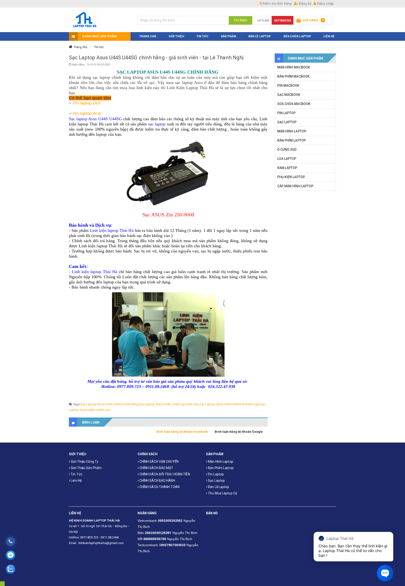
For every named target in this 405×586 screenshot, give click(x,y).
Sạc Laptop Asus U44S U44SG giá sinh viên (169, 404)
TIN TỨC (202, 36)
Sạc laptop (216, 480)
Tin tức (99, 47)
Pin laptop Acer (87, 113)
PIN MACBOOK (288, 85)
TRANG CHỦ (147, 36)
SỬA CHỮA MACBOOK (294, 104)
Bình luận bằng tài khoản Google (239, 431)
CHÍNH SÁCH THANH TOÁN (159, 487)
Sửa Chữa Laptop (297, 36)
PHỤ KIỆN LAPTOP (291, 177)
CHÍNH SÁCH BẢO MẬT (156, 468)
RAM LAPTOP (287, 168)
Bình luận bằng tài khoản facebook (182, 431)
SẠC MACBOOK (288, 95)
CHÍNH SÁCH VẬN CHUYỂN (159, 461)
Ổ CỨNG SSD (287, 149)
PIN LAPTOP (286, 113)
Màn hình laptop (220, 461)
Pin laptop (215, 474)
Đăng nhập (325, 3)
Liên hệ (76, 480)
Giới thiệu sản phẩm (86, 468)
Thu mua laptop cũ (222, 493)
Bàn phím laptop (220, 468)
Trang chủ (80, 47)
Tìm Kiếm (240, 20)
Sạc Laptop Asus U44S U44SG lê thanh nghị (229, 404)
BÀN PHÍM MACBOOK (293, 76)
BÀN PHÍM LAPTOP (291, 140)
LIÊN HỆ (328, 36)
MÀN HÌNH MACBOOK (293, 67)
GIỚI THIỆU (176, 36)
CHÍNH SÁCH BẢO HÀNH (157, 480)
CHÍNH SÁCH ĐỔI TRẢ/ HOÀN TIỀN (164, 474)
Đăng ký (304, 3)
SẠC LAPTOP (287, 122)
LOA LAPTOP (286, 159)
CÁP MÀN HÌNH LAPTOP (295, 186)
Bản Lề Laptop (259, 36)
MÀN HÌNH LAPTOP (292, 131)
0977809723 (282, 20)
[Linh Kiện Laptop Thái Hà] (100, 20)
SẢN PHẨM (228, 36)
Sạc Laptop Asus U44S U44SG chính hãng (109, 404)
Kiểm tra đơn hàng (277, 3)
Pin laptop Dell (86, 103)
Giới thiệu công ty (84, 461)
